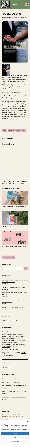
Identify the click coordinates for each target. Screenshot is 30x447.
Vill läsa (5, 355)
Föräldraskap (17, 336)
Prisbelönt (15, 344)
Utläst (23, 130)
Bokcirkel (19, 332)
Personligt (15, 342)
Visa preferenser (15, 441)
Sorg (11, 346)
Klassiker (12, 338)
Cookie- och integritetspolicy (14, 445)
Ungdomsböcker (7, 353)
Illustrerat (4, 338)
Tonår (16, 349)
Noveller (4, 342)
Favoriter (20, 334)
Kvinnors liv (19, 338)
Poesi (19, 342)
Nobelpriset (23, 340)
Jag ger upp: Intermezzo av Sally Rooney (13, 287)
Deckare (4, 334)
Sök (25, 268)
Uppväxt (15, 352)
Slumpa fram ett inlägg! (9, 257)
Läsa (17, 340)
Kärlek (4, 130)
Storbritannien (22, 346)
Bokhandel (25, 331)
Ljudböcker (11, 340)
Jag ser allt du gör (7, 226)
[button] (28, 421)
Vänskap (11, 355)
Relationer (11, 130)
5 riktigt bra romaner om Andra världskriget (14, 206)
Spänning (15, 346)
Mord (20, 340)
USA (18, 353)
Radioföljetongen (22, 344)
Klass (8, 338)
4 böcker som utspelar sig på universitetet (13, 307)
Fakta (14, 334)
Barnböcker (5, 332)
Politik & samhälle (7, 344)
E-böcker (10, 334)
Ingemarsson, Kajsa (15, 17)
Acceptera (15, 433)
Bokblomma (14, 4)
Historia (23, 336)
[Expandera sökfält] (27, 4)
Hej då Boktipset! (16, 379)
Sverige (18, 130)
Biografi (11, 332)
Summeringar (4, 349)
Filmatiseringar (5, 336)
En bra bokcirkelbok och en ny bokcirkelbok (14, 246)
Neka (15, 437)
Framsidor (11, 336)
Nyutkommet (9, 342)
